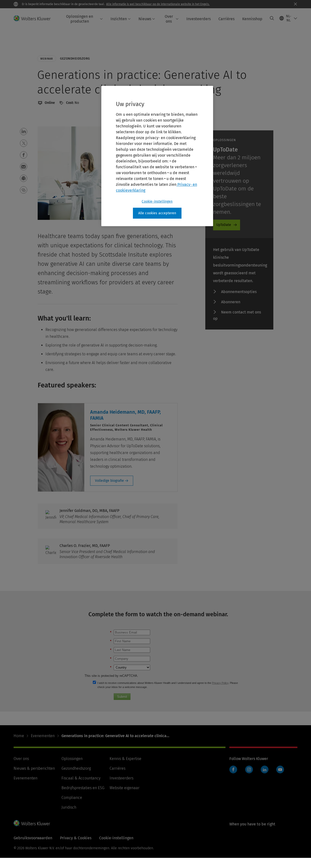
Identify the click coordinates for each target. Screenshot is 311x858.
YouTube (280, 769)
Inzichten (119, 19)
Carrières (226, 19)
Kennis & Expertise (125, 758)
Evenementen (43, 735)
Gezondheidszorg (76, 768)
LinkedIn (264, 769)
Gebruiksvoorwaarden (33, 838)
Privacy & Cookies (75, 838)
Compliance (71, 797)
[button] (23, 131)
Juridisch (68, 807)
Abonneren (230, 302)
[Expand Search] (271, 18)
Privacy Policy (220, 682)
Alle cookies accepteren (157, 213)
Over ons (169, 18)
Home (19, 735)
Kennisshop (252, 19)
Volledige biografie (109, 481)
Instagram (249, 769)
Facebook (233, 769)
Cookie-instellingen (157, 201)
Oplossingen (72, 758)
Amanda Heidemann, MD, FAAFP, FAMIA (125, 415)
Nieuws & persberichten (34, 768)
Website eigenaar (124, 788)
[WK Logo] (32, 823)
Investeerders (198, 19)
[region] (157, 156)
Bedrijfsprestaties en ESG (82, 788)
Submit (122, 696)
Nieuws (144, 19)
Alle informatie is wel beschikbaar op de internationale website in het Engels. (158, 4)
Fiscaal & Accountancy (80, 778)
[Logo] (35, 18)
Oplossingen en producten (79, 18)
